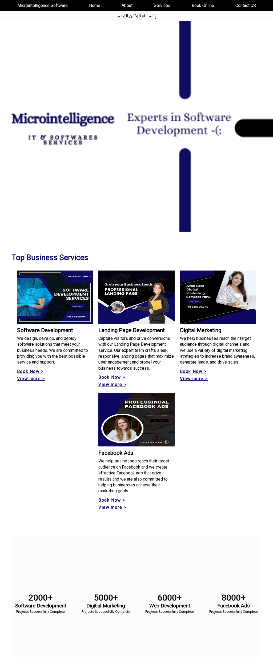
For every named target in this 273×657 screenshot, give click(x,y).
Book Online (203, 5)
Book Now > (30, 371)
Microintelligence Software (42, 5)
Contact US (245, 5)
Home (94, 5)
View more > (31, 378)
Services (162, 5)
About (127, 5)
